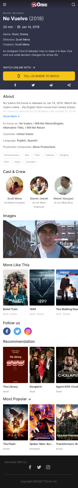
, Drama (23, 34)
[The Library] (15, 365)
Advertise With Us (16, 462)
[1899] (42, 287)
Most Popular (15, 399)
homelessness (11, 155)
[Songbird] (42, 365)
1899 (33, 309)
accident (31, 161)
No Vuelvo (18, 13)
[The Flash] (15, 422)
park (6, 161)
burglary (64, 155)
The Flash (9, 443)
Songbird (36, 386)
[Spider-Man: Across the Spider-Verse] (42, 422)
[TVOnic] (39, 4)
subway (50, 155)
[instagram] (28, 334)
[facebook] (7, 334)
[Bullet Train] (15, 287)
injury (17, 161)
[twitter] (17, 334)
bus (27, 155)
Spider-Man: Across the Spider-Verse (42, 443)
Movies (7, 13)
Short (15, 34)
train (37, 155)
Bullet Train (10, 309)
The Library (10, 386)
